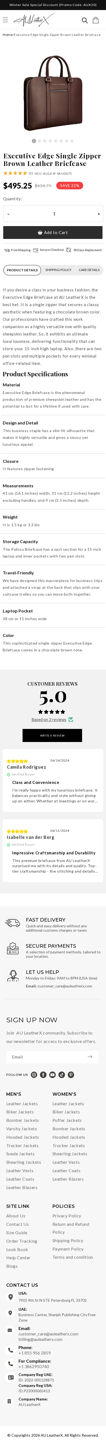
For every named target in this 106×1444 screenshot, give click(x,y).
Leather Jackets (22, 1103)
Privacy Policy (66, 1215)
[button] (96, 20)
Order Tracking (22, 1240)
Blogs (12, 1265)
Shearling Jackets (23, 1162)
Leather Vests (20, 1170)
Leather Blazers (22, 1187)
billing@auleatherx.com (40, 1339)
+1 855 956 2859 (34, 1350)
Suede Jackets (20, 1153)
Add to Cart (56, 232)
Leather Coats (20, 1178)
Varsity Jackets (21, 1128)
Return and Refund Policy (70, 1227)
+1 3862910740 (34, 1363)
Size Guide (16, 1232)
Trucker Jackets (22, 1145)
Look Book (17, 1249)
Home (8, 35)
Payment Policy (68, 1248)
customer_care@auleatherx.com (48, 1331)
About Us (16, 1215)
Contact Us (17, 1224)
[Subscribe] (93, 1057)
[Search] (84, 21)
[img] (17, 761)
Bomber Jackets (22, 1120)
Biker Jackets (20, 1111)
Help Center (18, 1257)
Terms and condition (72, 1257)
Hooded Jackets (22, 1137)
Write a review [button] (52, 735)
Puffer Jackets (67, 1120)
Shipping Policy (67, 1240)
